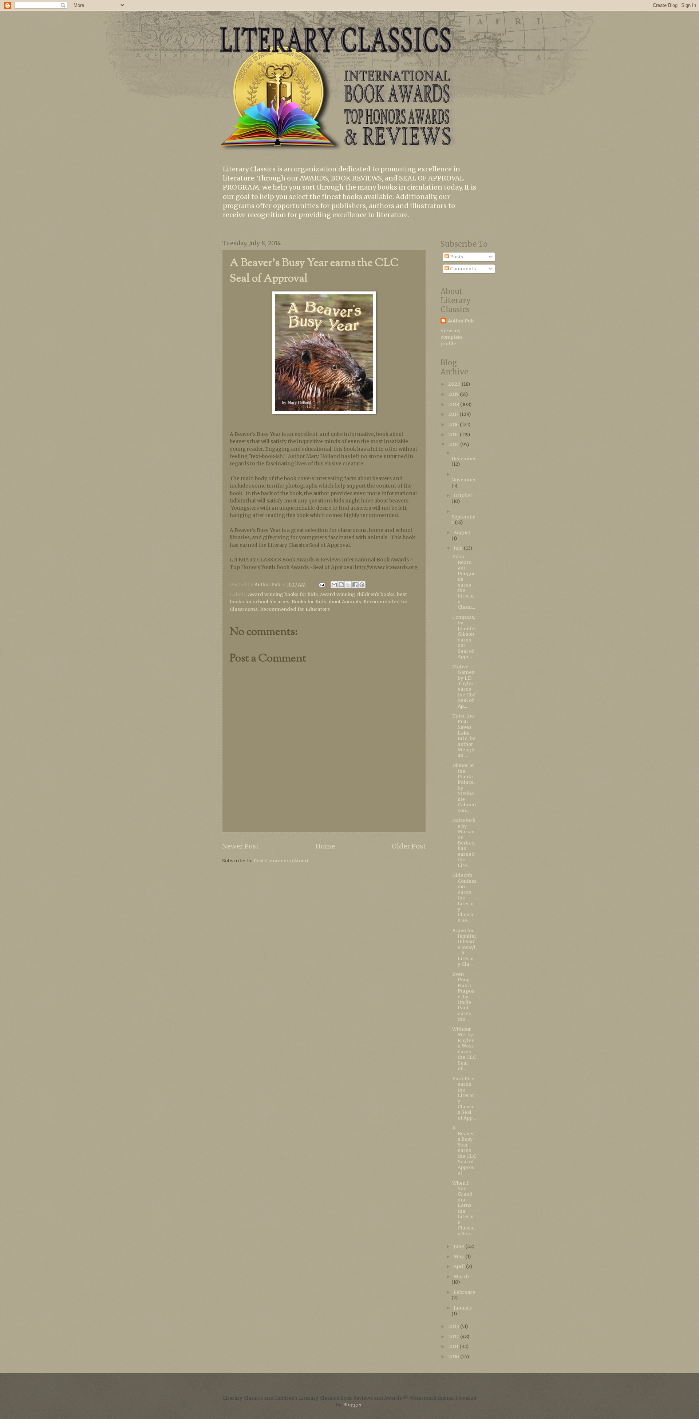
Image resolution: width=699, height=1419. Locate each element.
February (464, 1292)
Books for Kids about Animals (326, 602)
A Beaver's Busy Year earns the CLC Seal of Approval (464, 1150)
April (460, 1266)
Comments (462, 269)
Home (325, 846)
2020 (455, 384)
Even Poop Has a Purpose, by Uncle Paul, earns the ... (463, 996)
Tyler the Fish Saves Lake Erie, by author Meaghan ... (463, 735)
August (462, 532)
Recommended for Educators (295, 609)
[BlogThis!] (341, 584)
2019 (454, 394)
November (463, 480)
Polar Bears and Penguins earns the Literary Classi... (463, 581)
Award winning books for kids (283, 594)
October (463, 495)
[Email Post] (321, 584)
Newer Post (240, 846)
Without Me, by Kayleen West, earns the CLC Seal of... (464, 1049)
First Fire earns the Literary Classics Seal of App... (464, 1098)
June (459, 1246)
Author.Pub (461, 321)
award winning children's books (357, 594)
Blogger (352, 1405)
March (461, 1276)
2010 (454, 1357)
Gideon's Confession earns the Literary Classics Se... (464, 897)
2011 (453, 1346)
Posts (456, 257)
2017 (453, 414)
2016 (454, 424)
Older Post (409, 846)
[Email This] (334, 584)
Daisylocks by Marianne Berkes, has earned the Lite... (463, 843)
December (463, 459)
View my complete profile (452, 337)
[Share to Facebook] (355, 584)
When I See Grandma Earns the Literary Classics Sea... (463, 1208)
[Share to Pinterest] (362, 584)
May (459, 1256)
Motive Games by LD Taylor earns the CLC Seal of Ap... (464, 686)
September (463, 519)
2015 (454, 435)
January (463, 1308)
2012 (454, 1336)
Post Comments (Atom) (280, 861)
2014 (454, 444)
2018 (454, 404)
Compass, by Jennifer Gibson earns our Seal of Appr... (464, 637)
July (459, 548)
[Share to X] (348, 584)
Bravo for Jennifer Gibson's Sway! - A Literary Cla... (464, 947)
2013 (454, 1326)
